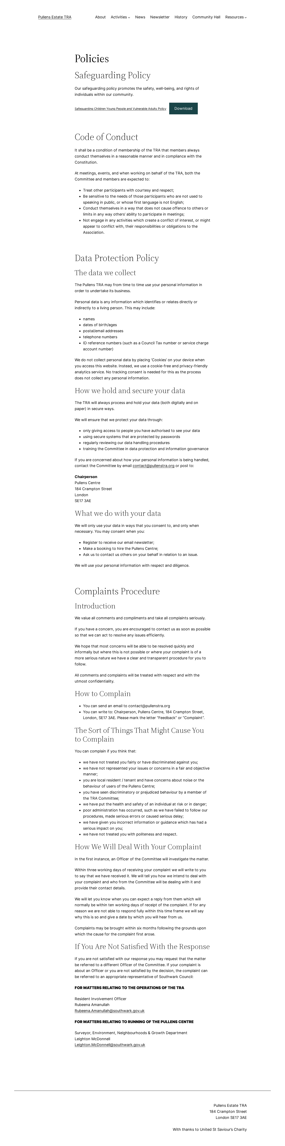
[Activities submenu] (129, 17)
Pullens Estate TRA (54, 17)
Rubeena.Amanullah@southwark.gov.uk (110, 1010)
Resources (234, 17)
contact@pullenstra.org (153, 465)
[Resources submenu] (246, 17)
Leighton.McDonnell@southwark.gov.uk (110, 1045)
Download (183, 108)
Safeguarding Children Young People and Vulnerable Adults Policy (120, 108)
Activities (119, 17)
